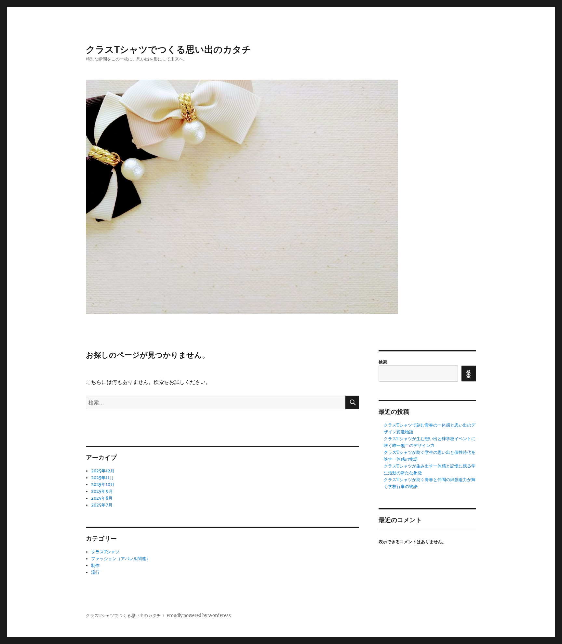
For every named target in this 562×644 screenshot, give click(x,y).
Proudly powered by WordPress (199, 615)
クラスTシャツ (105, 552)
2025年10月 (102, 484)
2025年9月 (102, 491)
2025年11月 (102, 477)
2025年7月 (102, 505)
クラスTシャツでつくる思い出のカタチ (168, 49)
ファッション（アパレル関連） (120, 558)
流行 (95, 572)
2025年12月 (102, 471)
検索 (383, 362)
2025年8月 (102, 498)
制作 (95, 565)
